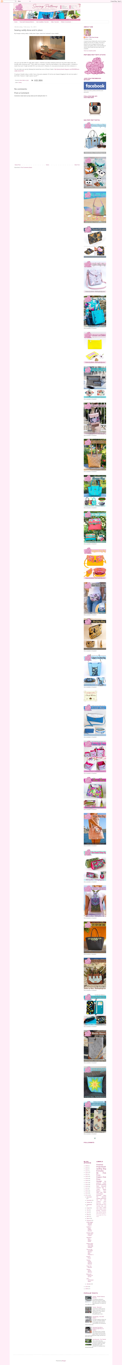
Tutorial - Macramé (97, 1307)
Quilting (99, 1169)
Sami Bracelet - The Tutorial (99, 1339)
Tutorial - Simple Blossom (89, 1271)
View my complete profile (90, 50)
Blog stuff (103, 1206)
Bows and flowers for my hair (89, 1275)
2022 (86, 1172)
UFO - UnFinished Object (89, 1280)
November (89, 1200)
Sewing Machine (102, 1212)
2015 (86, 1186)
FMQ (97, 1208)
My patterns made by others (101, 1183)
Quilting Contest (102, 1208)
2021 (86, 1174)
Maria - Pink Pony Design (92, 37)
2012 (86, 1193)
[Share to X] (38, 80)
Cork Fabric (99, 1207)
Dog (97, 1212)
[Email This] (35, 80)
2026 (86, 1165)
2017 (86, 1182)
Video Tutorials (55, 22)
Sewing (20, 82)
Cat (97, 1200)
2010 (86, 1286)
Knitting (103, 1213)
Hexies (100, 1213)
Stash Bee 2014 (102, 1204)
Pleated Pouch (88, 1257)
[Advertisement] (47, 149)
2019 (86, 1178)
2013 (86, 1191)
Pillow (97, 1204)
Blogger (64, 1360)
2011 (86, 1195)
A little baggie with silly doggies (89, 1224)
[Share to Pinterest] (42, 80)
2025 (86, 1168)
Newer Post (17, 165)
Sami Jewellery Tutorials (42, 22)
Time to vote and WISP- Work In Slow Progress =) (89, 1252)
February (89, 1220)
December (89, 1197)
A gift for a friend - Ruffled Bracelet (89, 1228)
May (88, 1214)
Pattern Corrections (66, 22)
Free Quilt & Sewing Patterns (27, 22)
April (88, 1216)
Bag (104, 1169)
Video (104, 1195)
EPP (97, 1213)
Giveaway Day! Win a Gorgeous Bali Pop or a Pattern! (98, 1329)
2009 (86, 1288)
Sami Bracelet (101, 1186)
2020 (86, 1176)
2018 (86, 1180)
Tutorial (98, 1187)
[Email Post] (32, 80)
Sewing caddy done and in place (89, 1234)
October (89, 1202)
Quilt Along (103, 1198)
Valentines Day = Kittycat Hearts (89, 1239)
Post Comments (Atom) (26, 167)
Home (15, 22)
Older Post (77, 165)
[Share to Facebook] (40, 80)
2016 (86, 1184)
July (88, 1210)
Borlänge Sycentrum (101, 1210)
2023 (86, 1170)
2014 (86, 1189)
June (88, 1212)
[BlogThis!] (37, 80)
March (88, 1218)
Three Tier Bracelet (89, 1266)
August (88, 1208)
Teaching (98, 1206)
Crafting (104, 1207)
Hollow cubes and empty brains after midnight (89, 1245)
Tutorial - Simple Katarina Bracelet (89, 1262)
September (89, 1204)
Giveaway (98, 1195)
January (89, 1284)
